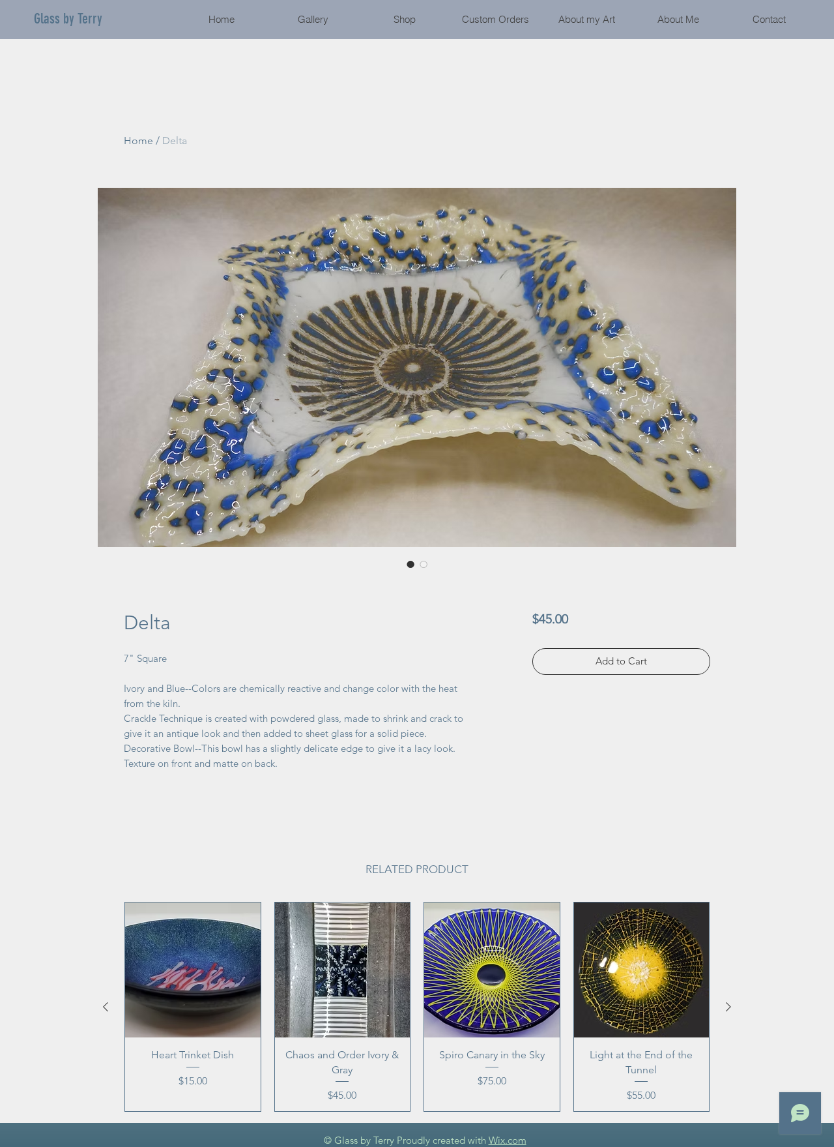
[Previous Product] (105, 1007)
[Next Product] (728, 1007)
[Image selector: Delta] (410, 564)
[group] (417, 1006)
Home (138, 140)
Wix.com (507, 1140)
